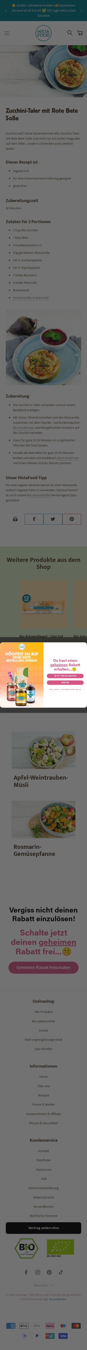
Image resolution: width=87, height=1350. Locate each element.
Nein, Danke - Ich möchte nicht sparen (65, 689)
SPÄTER (65, 682)
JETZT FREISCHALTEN (65, 676)
